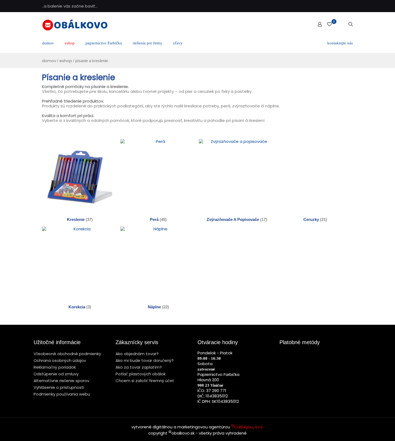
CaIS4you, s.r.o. (247, 427)
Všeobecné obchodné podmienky (67, 354)
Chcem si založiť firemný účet (145, 380)
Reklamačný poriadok (55, 367)
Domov (49, 60)
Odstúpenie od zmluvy (56, 374)
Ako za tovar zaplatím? (139, 367)
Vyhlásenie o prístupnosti (59, 387)
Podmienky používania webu (62, 394)
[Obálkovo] (74, 24)
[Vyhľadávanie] (350, 24)
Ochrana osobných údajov (60, 360)
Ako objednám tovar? (137, 354)
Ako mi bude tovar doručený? (145, 360)
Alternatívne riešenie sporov (61, 380)
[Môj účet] (319, 24)
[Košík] (341, 24)
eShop (65, 60)
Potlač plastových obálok (141, 374)
